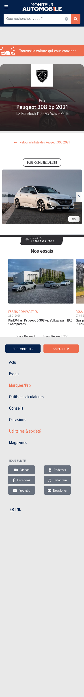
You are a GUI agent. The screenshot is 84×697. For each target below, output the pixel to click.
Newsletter (60, 490)
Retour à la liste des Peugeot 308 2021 (44, 142)
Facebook (23, 480)
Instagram (60, 480)
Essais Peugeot (25, 336)
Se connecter (23, 348)
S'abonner (61, 348)
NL (19, 509)
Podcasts (59, 469)
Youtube (24, 490)
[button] (79, 197)
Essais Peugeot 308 (55, 336)
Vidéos (24, 469)
